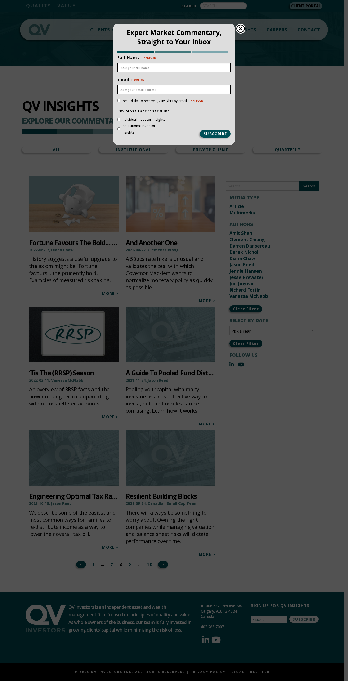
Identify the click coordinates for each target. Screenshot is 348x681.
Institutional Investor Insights (138, 128)
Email (131, 79)
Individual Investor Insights (143, 119)
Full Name (136, 57)
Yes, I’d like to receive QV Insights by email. (162, 100)
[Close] (240, 29)
